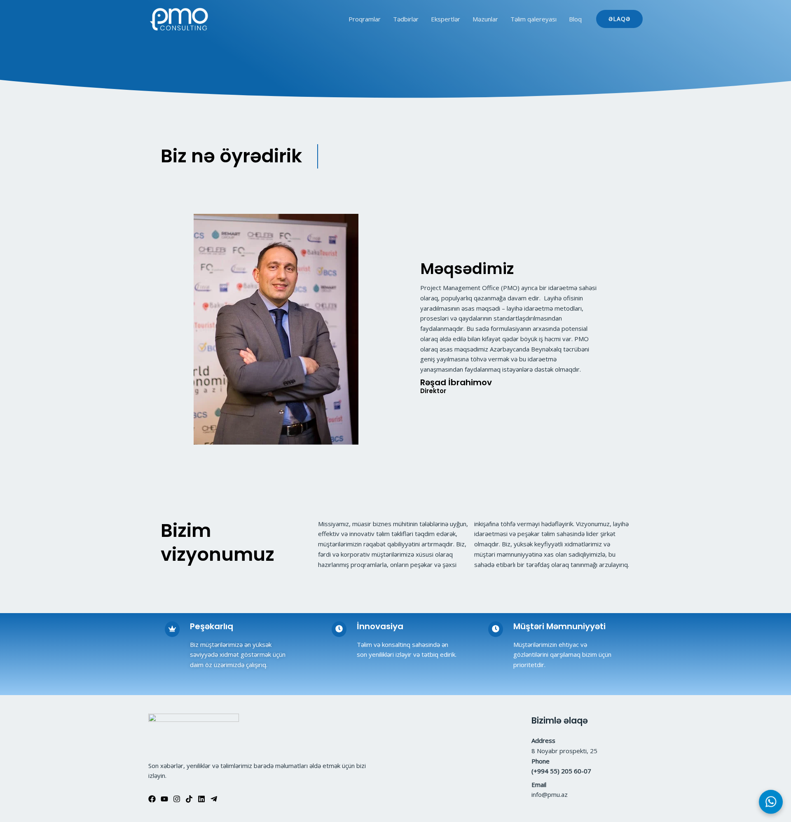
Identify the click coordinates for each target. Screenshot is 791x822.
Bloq (575, 19)
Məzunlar (485, 19)
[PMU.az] (179, 19)
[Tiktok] (189, 799)
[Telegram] (214, 799)
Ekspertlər (445, 19)
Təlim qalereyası (533, 19)
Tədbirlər (406, 19)
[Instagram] (176, 799)
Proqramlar (365, 19)
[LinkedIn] (201, 799)
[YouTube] (164, 799)
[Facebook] (152, 799)
